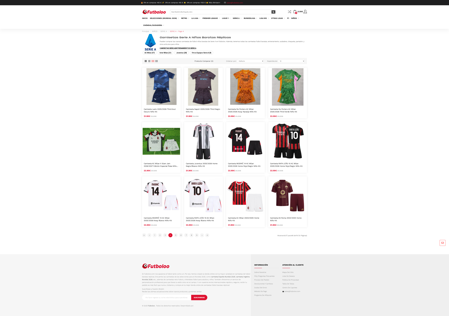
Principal (145, 31)
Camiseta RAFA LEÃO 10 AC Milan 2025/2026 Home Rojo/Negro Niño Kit (286, 165)
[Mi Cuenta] (305, 12)
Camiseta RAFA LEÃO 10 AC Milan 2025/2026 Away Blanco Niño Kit (200, 219)
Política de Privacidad (290, 280)
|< (144, 235)
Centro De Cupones (289, 288)
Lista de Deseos (288, 276)
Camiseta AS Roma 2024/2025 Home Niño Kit (286, 219)
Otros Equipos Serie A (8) (201, 53)
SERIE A (163, 31)
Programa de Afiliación (263, 295)
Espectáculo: (272, 61)
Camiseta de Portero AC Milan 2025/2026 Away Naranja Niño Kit (242, 110)
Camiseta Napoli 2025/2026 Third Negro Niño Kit (203, 110)
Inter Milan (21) (165, 53)
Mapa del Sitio (287, 272)
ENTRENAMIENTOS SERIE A (185, 48)
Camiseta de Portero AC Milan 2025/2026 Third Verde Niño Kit (283, 110)
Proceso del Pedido (261, 280)
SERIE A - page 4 (177, 31)
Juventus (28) (181, 53)
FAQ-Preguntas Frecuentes (264, 276)
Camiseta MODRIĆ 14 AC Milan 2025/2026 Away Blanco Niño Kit (158, 219)
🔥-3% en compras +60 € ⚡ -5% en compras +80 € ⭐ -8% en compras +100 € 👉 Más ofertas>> (180, 3)
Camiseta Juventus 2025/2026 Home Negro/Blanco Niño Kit (201, 165)
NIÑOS (154, 31)
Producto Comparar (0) (204, 61)
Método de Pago (260, 291)
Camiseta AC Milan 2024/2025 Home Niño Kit (243, 219)
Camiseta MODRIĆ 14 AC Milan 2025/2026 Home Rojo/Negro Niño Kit (244, 165)
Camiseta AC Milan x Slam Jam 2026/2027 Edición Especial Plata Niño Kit (160, 165)
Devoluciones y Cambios (263, 284)
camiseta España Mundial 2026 (223, 277)
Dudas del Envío (260, 288)
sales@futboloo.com (292, 291)
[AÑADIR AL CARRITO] (158, 103)
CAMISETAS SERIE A (167, 48)
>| (207, 235)
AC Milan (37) (150, 53)
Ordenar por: (231, 61)
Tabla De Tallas (288, 284)
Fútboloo (151, 306)
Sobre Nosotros (260, 272)
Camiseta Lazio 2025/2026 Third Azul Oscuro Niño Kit (160, 110)
